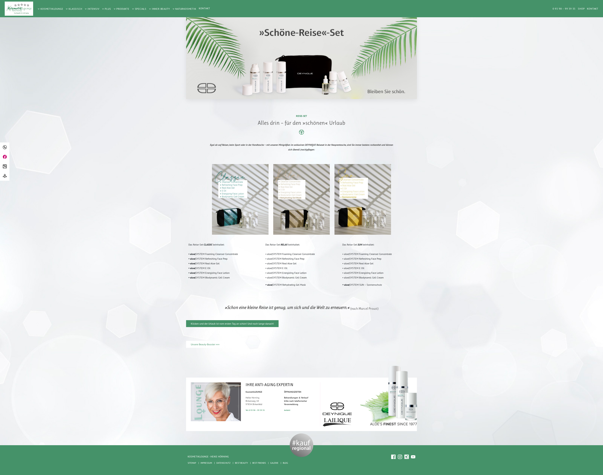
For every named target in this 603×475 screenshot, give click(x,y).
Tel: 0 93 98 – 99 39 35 (255, 410)
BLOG (285, 463)
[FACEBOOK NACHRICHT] (4, 157)
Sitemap (192, 463)
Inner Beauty (160, 8)
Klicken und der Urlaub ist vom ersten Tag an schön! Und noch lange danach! (232, 323)
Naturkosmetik (185, 8)
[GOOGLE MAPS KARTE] (4, 166)
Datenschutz (223, 463)
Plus (107, 8)
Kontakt (204, 8)
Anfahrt (287, 410)
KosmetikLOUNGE (51, 8)
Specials (140, 8)
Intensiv (93, 8)
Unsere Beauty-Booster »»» (205, 344)
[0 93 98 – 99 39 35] (4, 147)
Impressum (206, 463)
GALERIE (274, 463)
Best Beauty (241, 463)
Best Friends (259, 463)
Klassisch (75, 8)
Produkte (122, 8)
